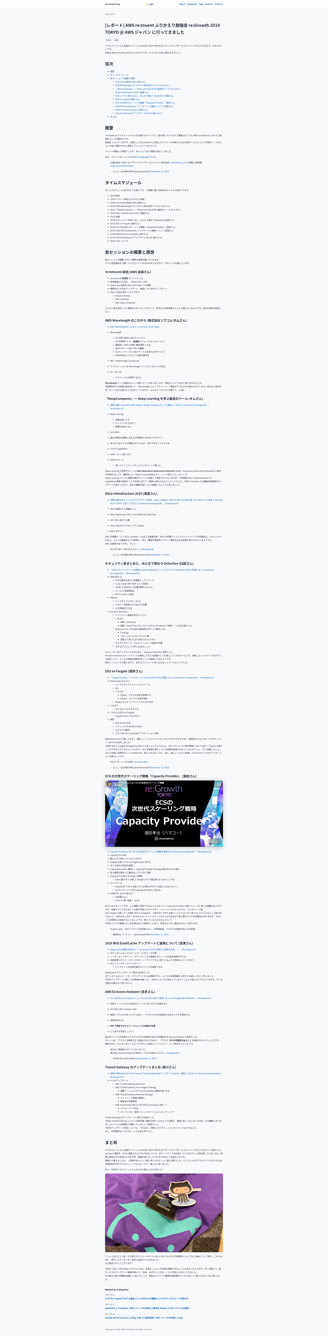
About (182, 4)
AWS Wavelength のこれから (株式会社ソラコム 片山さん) (142, 85)
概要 (112, 71)
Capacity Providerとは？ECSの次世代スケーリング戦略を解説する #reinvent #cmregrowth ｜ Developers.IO (160, 851)
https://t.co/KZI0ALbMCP (122, 165)
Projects (219, 4)
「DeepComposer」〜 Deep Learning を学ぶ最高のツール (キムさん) (147, 88)
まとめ (113, 116)
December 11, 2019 (160, 171)
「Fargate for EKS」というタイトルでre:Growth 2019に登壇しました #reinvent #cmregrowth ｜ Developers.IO (162, 677)
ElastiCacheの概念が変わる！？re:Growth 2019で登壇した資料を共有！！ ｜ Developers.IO (153, 949)
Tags (201, 4)
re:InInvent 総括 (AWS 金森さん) (130, 81)
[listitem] (164, 1298)
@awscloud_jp (178, 162)
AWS (116, 40)
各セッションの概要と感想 (122, 78)
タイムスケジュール (119, 74)
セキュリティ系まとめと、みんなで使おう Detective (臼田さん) (144, 95)
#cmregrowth (142, 156)
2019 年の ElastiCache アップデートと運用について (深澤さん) (144, 106)
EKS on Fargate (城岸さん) (127, 99)
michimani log (112, 4)
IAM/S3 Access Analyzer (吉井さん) (131, 109)
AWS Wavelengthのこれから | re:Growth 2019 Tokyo (134, 326)
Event (108, 40)
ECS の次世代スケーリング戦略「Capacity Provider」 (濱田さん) (145, 102)
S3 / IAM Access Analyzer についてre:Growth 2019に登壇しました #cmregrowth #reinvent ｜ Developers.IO (160, 998)
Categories (192, 4)
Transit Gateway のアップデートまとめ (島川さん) (138, 113)
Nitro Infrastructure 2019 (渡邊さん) (132, 92)
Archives (209, 4)
